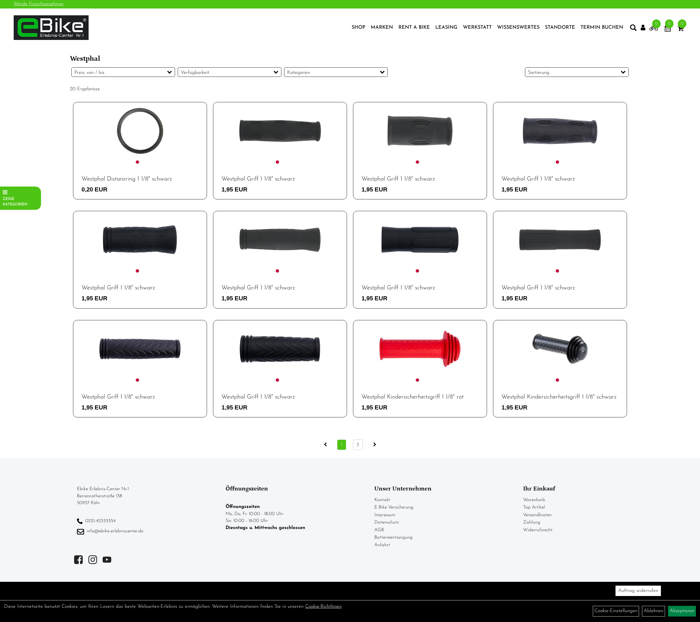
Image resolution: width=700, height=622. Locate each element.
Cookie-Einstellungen (615, 611)
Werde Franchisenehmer (39, 4)
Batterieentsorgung (393, 537)
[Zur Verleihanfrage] (653, 29)
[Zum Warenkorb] (681, 29)
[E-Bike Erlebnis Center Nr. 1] (51, 27)
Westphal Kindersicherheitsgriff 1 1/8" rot (412, 397)
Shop (358, 27)
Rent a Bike (414, 27)
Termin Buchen (602, 27)
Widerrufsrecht (538, 530)
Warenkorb (534, 500)
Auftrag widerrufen (638, 590)
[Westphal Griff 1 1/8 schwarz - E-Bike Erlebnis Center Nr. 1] (280, 131)
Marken (382, 27)
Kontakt (382, 500)
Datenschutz (386, 522)
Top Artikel (534, 507)
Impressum (384, 515)
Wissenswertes (518, 27)
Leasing (446, 27)
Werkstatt (477, 27)
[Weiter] (375, 445)
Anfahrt (382, 545)
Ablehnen (653, 611)
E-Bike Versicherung (393, 507)
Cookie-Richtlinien (323, 606)
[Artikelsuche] (633, 29)
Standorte (560, 27)
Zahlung (531, 522)
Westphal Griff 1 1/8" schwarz (258, 179)
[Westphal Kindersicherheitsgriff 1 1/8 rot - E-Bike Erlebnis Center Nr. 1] (420, 349)
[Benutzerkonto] (643, 27)
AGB (379, 530)
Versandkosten (537, 515)
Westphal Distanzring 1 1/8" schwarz (126, 179)
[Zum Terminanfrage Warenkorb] (668, 29)
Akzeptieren (682, 611)
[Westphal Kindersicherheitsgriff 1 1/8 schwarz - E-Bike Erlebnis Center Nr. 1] (560, 349)
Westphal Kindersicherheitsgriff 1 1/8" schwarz (559, 397)
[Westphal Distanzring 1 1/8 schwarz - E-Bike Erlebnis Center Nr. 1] (140, 131)
